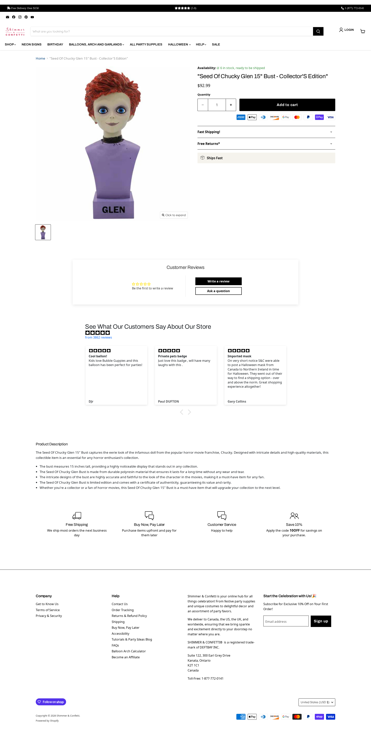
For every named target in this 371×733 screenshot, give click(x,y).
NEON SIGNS (32, 44)
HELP (200, 44)
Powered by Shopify (47, 720)
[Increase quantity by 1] (231, 105)
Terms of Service (48, 610)
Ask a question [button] (218, 291)
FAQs (115, 645)
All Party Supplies (146, 44)
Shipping (118, 622)
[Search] (318, 31)
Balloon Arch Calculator (129, 651)
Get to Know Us (47, 604)
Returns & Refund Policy (129, 616)
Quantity (203, 94)
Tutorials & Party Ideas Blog (132, 639)
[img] (187, 332)
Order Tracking (123, 610)
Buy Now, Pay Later (126, 627)
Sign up (321, 621)
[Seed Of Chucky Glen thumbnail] (43, 232)
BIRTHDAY (55, 44)
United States (315, 702)
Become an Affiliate (126, 657)
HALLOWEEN (178, 44)
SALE (216, 44)
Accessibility (120, 633)
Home (40, 58)
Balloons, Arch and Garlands (96, 44)
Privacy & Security (49, 616)
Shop (9, 44)
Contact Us (120, 604)
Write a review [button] (219, 281)
